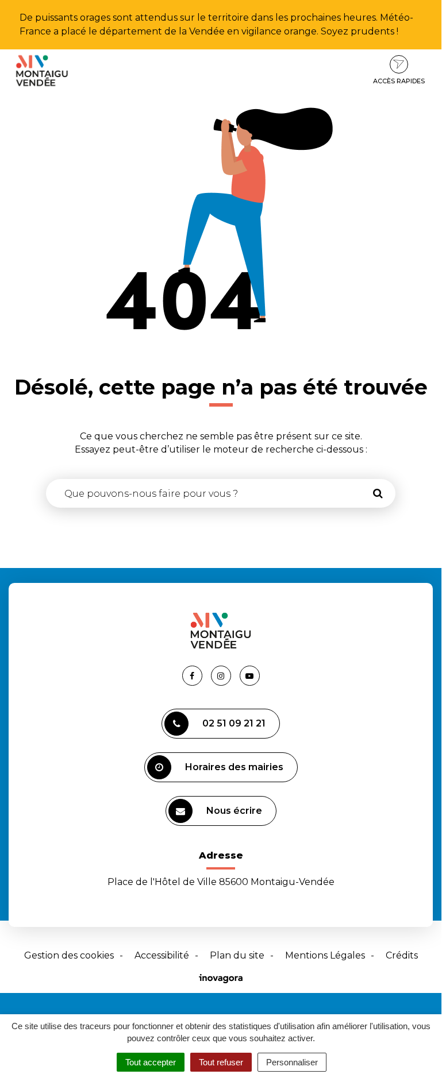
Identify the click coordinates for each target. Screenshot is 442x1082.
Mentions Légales (325, 955)
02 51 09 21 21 (234, 723)
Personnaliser (292, 1062)
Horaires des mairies (234, 767)
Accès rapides (399, 81)
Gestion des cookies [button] (69, 955)
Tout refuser (221, 1062)
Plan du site (237, 955)
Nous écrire (234, 810)
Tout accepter (150, 1062)
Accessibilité (161, 955)
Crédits (402, 955)
